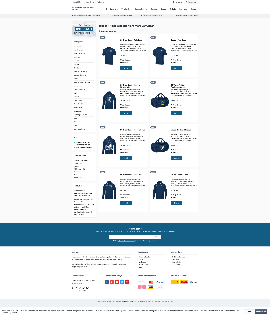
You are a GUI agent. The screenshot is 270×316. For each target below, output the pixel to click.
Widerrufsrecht (79, 169)
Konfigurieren (261, 312)
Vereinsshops (79, 50)
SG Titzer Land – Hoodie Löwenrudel (130, 86)
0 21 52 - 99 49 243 (80, 288)
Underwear (78, 86)
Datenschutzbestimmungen (126, 241)
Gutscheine (78, 46)
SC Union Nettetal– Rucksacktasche (179, 86)
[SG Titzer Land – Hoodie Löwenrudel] (109, 100)
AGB (75, 175)
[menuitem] (191, 2)
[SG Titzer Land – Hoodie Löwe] (109, 145)
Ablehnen (249, 312)
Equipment (78, 100)
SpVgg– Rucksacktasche (181, 130)
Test (75, 125)
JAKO (75, 118)
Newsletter (175, 259)
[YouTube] (117, 282)
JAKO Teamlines (79, 89)
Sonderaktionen (79, 129)
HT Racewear (78, 107)
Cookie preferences (81, 160)
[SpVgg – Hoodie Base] (160, 190)
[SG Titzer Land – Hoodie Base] (109, 190)
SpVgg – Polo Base (178, 40)
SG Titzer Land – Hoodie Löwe (132, 130)
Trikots (76, 64)
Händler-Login (79, 163)
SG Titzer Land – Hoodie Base (132, 175)
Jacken (76, 79)
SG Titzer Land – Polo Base (131, 40)
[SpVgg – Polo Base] (160, 55)
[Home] (106, 9)
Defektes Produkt (145, 257)
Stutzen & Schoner (80, 71)
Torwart (76, 97)
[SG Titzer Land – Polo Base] (109, 55)
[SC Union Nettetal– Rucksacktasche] (160, 100)
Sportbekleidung (80, 75)
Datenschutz (78, 172)
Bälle (75, 93)
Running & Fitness (80, 115)
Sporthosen (78, 68)
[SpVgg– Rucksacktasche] (160, 145)
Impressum (78, 178)
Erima (76, 122)
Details (126, 68)
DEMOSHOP (78, 111)
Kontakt (76, 166)
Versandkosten (129, 302)
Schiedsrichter (79, 104)
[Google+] (112, 282)
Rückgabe (142, 262)
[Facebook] (107, 282)
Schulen (77, 61)
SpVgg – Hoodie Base (179, 175)
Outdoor (77, 57)
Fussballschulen (79, 53)
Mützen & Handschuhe (82, 82)
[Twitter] (122, 282)
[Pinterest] (127, 282)
